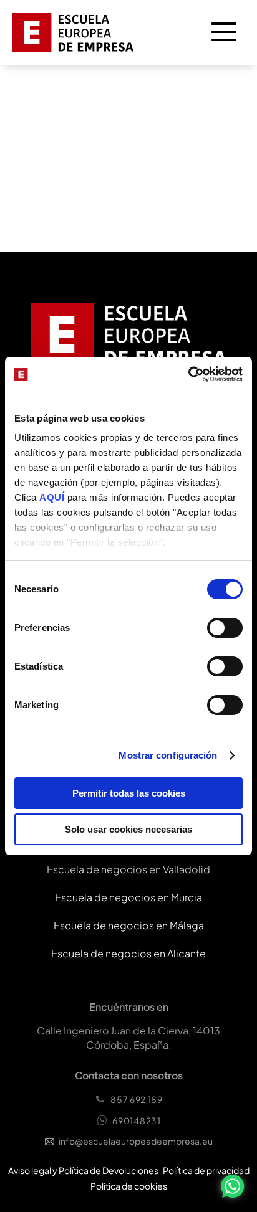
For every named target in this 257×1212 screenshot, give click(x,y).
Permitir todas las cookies (128, 793)
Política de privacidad (206, 1170)
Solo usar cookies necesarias (128, 829)
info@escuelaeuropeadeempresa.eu (136, 1141)
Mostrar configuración (168, 755)
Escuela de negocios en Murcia (128, 897)
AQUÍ (53, 497)
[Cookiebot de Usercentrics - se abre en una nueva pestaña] (188, 374)
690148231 (136, 1120)
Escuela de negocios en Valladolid (128, 869)
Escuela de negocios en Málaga (129, 925)
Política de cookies (128, 1185)
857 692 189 (136, 1099)
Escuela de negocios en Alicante (128, 953)
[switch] (225, 628)
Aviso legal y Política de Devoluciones (83, 1170)
